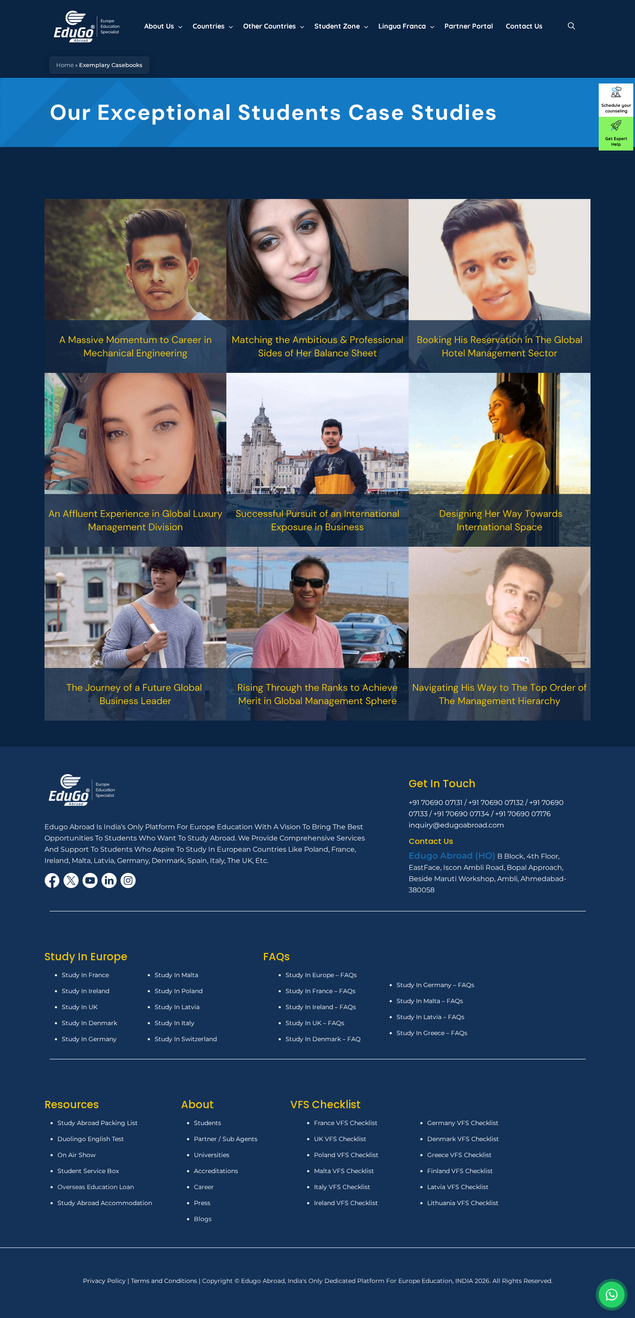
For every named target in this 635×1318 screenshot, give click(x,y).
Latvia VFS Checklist (458, 1187)
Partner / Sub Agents (225, 1139)
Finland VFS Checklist (460, 1171)
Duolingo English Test (90, 1139)
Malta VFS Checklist (344, 1171)
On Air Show (76, 1155)
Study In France (85, 975)
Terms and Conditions (165, 1281)
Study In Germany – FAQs (435, 985)
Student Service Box (88, 1171)
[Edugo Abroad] (87, 26)
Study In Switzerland (186, 1039)
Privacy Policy (105, 1281)
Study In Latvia (177, 1007)
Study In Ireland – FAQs (321, 1007)
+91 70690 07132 (496, 802)
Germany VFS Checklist (462, 1123)
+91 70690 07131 (436, 802)
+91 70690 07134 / (464, 814)
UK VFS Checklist (340, 1139)
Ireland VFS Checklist (346, 1203)
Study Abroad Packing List (97, 1123)
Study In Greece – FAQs (432, 1033)
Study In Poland (179, 991)
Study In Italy (174, 1023)
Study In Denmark (89, 1023)
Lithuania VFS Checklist (462, 1203)
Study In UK (80, 1007)
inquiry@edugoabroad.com (456, 825)
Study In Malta (176, 975)
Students (207, 1123)
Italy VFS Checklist (342, 1187)
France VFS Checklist (346, 1123)
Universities (211, 1155)
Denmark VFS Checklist (463, 1139)
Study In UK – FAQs (315, 1023)
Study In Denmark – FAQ (323, 1039)
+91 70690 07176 (523, 814)
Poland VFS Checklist (346, 1155)
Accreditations (217, 1171)
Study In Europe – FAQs (321, 975)
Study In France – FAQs (321, 991)
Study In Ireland (85, 991)
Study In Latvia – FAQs (430, 1017)
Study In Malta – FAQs (430, 1001)
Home (65, 64)
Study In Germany (89, 1039)
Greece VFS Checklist (459, 1155)
